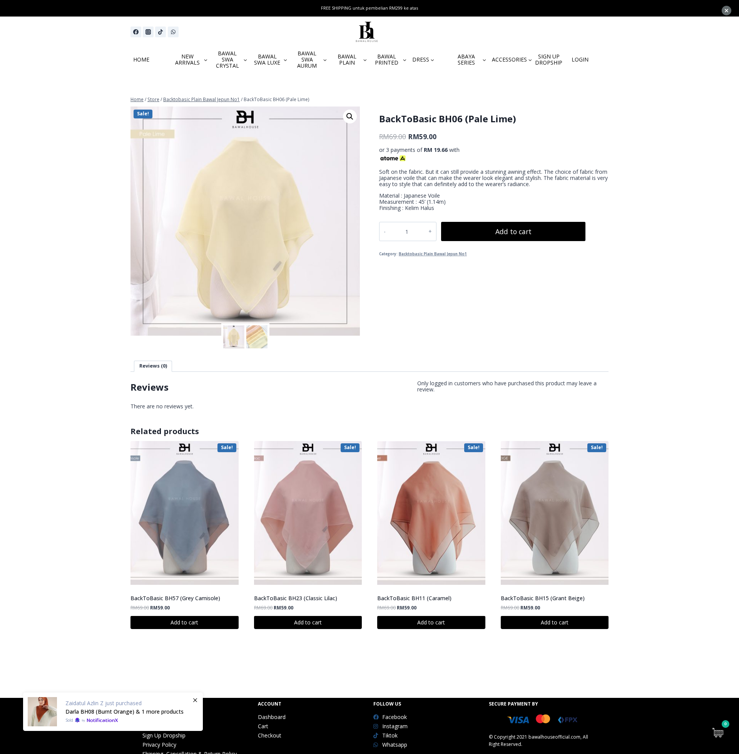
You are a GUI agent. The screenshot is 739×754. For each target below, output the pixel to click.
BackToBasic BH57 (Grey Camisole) (175, 598)
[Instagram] (148, 32)
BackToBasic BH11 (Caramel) (414, 598)
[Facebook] (135, 32)
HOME (141, 59)
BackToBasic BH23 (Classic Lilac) (295, 598)
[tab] (153, 366)
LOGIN (580, 59)
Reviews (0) (153, 366)
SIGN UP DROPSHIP (548, 59)
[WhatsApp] (173, 32)
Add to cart (513, 231)
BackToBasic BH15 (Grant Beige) (543, 598)
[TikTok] (160, 32)
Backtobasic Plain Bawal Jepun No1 (433, 253)
